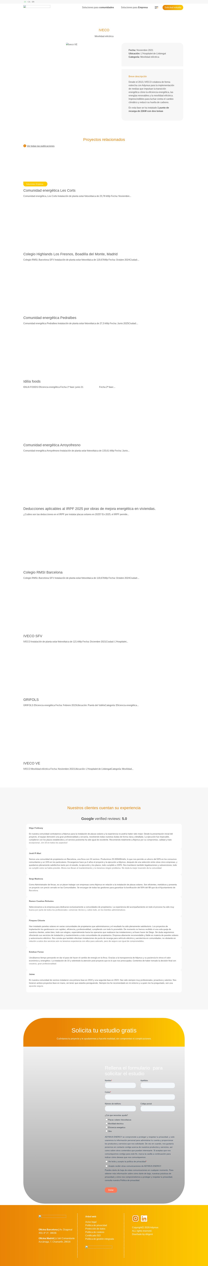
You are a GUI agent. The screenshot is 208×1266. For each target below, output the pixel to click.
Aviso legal (91, 1222)
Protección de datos (95, 1229)
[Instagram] (135, 1218)
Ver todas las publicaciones (40, 146)
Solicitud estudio (173, 7)
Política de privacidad (96, 1225)
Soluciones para (98, 7)
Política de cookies (94, 1232)
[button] (99, 7)
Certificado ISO (93, 1235)
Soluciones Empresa (34, 184)
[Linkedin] (144, 1218)
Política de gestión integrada (99, 1239)
